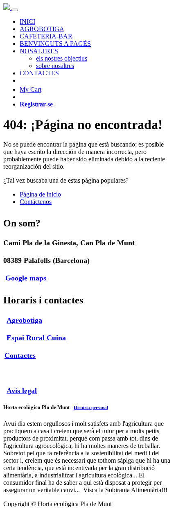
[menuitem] (27, 21)
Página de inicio (40, 194)
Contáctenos (36, 201)
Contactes (20, 355)
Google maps (25, 278)
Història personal (91, 407)
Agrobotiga (24, 320)
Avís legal (22, 391)
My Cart (30, 89)
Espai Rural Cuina (36, 338)
